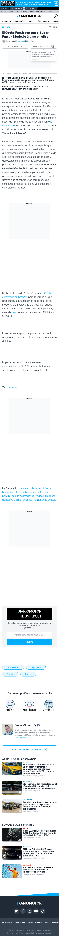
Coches (30, 21)
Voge (11, 11)
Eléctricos (28, 781)
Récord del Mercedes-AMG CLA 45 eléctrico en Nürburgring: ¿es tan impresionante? (25, 88)
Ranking (55, 923)
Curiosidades (13, 667)
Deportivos (36, 667)
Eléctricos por (17, 8)
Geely (25, 11)
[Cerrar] (54, 51)
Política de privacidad (43, 930)
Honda (50, 11)
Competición (18, 21)
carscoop (12, 387)
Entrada (6, 27)
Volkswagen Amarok (37, 11)
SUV (17, 11)
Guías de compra (43, 21)
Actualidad (6, 21)
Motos (25, 828)
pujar (14, 312)
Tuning (28, 674)
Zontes (3, 11)
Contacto (12, 930)
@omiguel (21, 41)
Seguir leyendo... (21, 738)
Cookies (32, 930)
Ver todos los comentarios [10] (29, 749)
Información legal (22, 930)
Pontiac (10, 674)
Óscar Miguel (11, 41)
